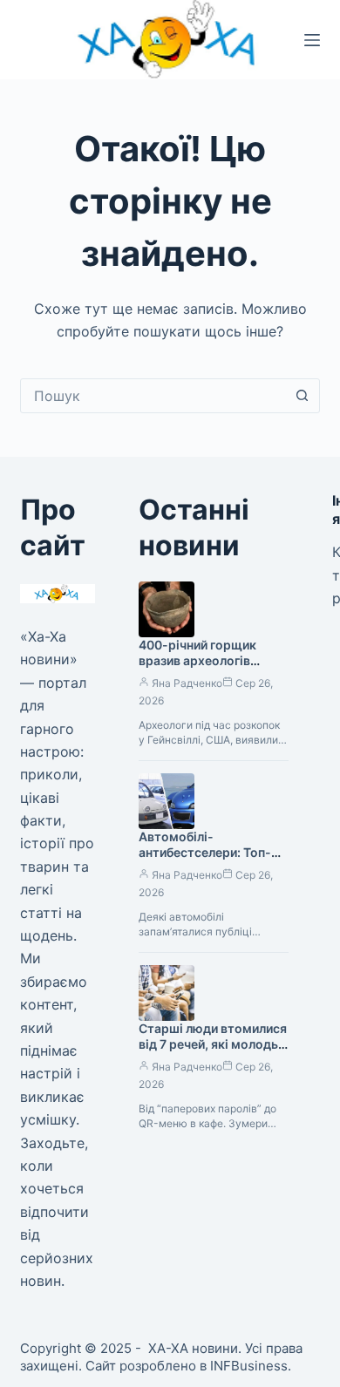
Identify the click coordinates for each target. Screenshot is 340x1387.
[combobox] (153, 395)
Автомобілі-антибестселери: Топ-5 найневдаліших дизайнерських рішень (209, 861)
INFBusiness (249, 1365)
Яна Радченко (187, 683)
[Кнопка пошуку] (302, 395)
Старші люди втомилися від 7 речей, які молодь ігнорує (213, 1045)
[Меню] (312, 40)
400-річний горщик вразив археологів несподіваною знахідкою (197, 669)
